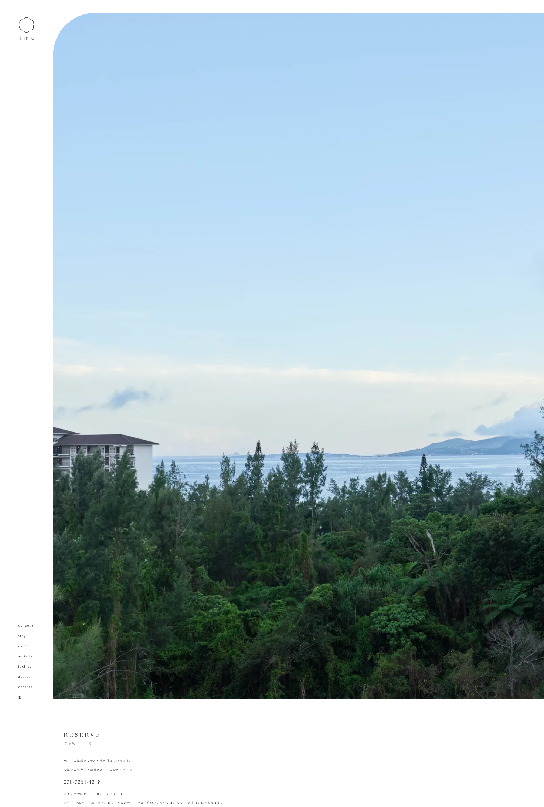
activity (25, 656)
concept (26, 626)
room (23, 646)
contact (25, 687)
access (24, 677)
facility (25, 667)
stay (22, 636)
